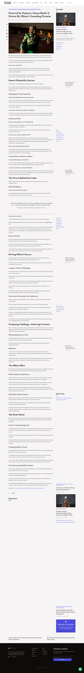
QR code (17, 309)
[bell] (66, 622)
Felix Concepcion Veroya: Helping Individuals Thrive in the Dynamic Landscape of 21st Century (70, 171)
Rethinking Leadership (60, 607)
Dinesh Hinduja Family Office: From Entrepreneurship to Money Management (65, 612)
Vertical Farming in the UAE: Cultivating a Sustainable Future (70, 84)
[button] (7, 24)
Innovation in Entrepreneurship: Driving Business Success (70, 347)
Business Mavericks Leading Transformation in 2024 (28, 9)
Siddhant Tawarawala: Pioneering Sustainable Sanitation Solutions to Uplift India (70, 259)
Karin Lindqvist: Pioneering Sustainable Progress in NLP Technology (29, 488)
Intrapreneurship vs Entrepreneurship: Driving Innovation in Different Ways (64, 31)
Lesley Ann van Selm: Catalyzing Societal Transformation (65, 488)
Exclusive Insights (13, 9)
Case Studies (58, 606)
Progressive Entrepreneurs (61, 27)
